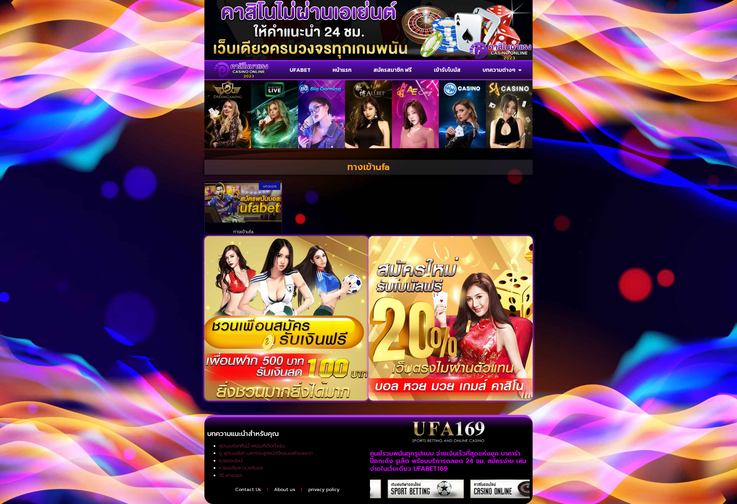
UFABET (300, 70)
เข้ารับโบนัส (447, 70)
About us (284, 489)
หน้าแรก (342, 70)
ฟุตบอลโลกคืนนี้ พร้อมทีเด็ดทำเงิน (252, 446)
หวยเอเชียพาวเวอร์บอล (241, 467)
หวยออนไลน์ (230, 460)
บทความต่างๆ (499, 70)
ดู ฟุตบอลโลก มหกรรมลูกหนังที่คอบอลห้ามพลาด (266, 453)
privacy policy (323, 489)
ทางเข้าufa (243, 231)
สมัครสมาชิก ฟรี (392, 70)
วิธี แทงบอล (230, 475)
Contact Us (248, 489)
